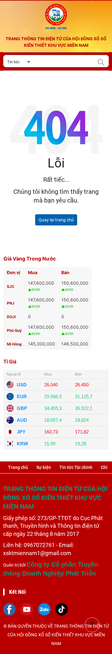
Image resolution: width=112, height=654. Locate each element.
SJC (10, 286)
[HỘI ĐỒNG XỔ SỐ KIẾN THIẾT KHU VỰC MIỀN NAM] (56, 16)
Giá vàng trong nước (29, 259)
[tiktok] (61, 609)
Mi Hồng (14, 344)
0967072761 (40, 545)
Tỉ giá (9, 362)
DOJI (11, 316)
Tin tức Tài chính (75, 467)
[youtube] (27, 609)
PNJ (10, 303)
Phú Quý (14, 330)
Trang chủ (18, 467)
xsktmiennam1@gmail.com (37, 553)
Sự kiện (43, 467)
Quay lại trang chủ (56, 219)
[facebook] (9, 609)
